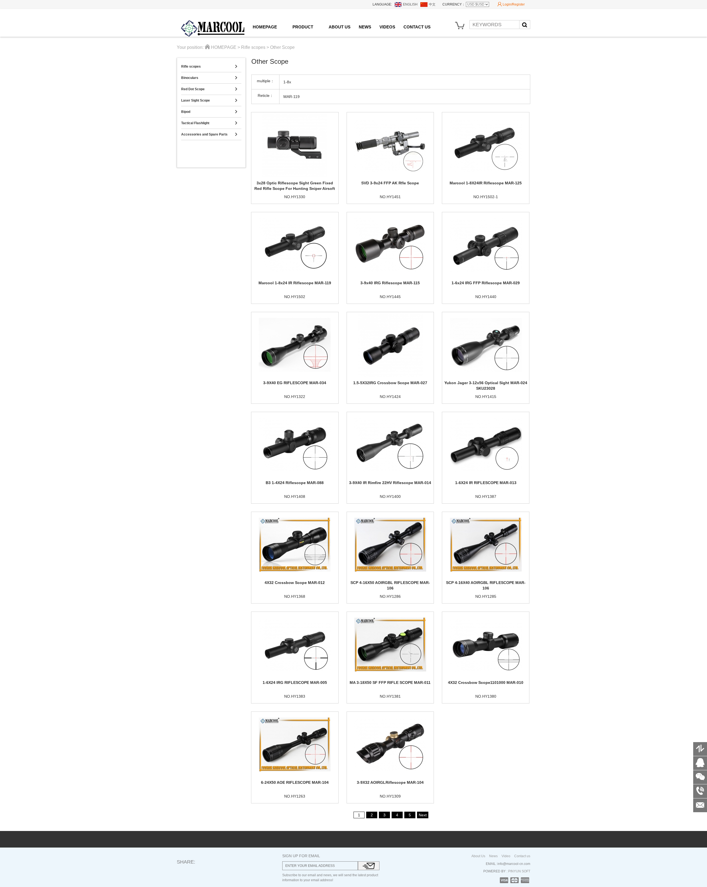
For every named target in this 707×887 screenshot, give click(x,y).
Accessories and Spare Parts (209, 134)
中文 (432, 4)
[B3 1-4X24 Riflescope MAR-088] (294, 444)
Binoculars (209, 78)
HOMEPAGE (265, 27)
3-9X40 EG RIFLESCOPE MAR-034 (294, 383)
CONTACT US (417, 27)
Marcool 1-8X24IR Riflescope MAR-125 (486, 183)
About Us (478, 856)
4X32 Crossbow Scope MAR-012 (295, 582)
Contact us (522, 856)
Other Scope (282, 47)
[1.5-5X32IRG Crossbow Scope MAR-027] (390, 344)
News (493, 856)
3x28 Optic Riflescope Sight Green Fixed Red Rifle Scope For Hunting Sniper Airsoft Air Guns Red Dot (294, 188)
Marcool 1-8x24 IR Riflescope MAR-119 (294, 283)
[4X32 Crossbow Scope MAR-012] (294, 544)
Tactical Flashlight (209, 123)
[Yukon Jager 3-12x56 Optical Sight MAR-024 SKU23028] (485, 344)
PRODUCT (302, 27)
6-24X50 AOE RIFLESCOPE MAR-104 (295, 782)
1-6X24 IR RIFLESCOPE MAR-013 (485, 482)
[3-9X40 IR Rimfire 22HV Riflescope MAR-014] (390, 444)
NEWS (365, 27)
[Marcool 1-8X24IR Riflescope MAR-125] (485, 144)
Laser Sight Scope (209, 100)
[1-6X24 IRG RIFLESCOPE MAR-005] (294, 644)
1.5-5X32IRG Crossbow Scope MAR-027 (390, 383)
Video (506, 856)
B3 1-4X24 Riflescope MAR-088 (295, 482)
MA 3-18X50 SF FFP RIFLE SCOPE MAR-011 (390, 682)
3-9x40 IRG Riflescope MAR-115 (390, 283)
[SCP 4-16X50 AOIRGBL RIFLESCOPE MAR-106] (390, 544)
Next (423, 815)
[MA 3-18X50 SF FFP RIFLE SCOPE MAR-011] (390, 644)
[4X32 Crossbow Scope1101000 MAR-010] (485, 644)
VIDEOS (387, 27)
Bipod (209, 112)
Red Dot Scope (209, 89)
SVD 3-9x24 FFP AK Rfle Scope (390, 183)
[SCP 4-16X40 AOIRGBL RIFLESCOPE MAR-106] (485, 544)
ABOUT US (339, 27)
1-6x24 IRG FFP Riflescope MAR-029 (486, 283)
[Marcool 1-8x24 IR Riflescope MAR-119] (294, 244)
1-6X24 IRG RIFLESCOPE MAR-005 (295, 682)
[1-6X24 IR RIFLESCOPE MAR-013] (485, 444)
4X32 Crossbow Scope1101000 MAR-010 (485, 682)
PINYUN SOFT (518, 871)
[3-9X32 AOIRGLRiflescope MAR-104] (390, 744)
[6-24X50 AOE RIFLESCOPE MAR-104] (294, 744)
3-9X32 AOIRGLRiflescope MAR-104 (390, 782)
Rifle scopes (253, 47)
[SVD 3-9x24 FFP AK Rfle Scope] (390, 144)
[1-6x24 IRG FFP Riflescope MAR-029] (485, 244)
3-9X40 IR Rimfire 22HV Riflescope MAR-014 (390, 482)
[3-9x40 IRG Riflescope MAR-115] (390, 244)
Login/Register (511, 4)
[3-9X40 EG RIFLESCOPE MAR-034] (294, 344)
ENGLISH (410, 4)
